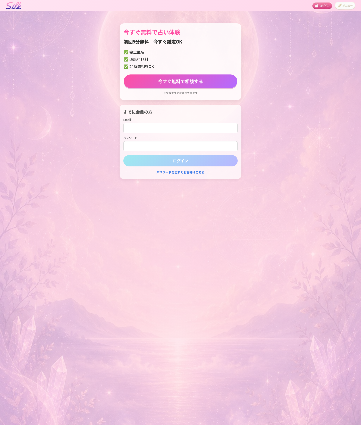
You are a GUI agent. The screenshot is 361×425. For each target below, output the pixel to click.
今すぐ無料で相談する (180, 81)
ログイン (180, 160)
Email (127, 120)
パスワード (130, 138)
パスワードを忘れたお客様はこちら (180, 172)
